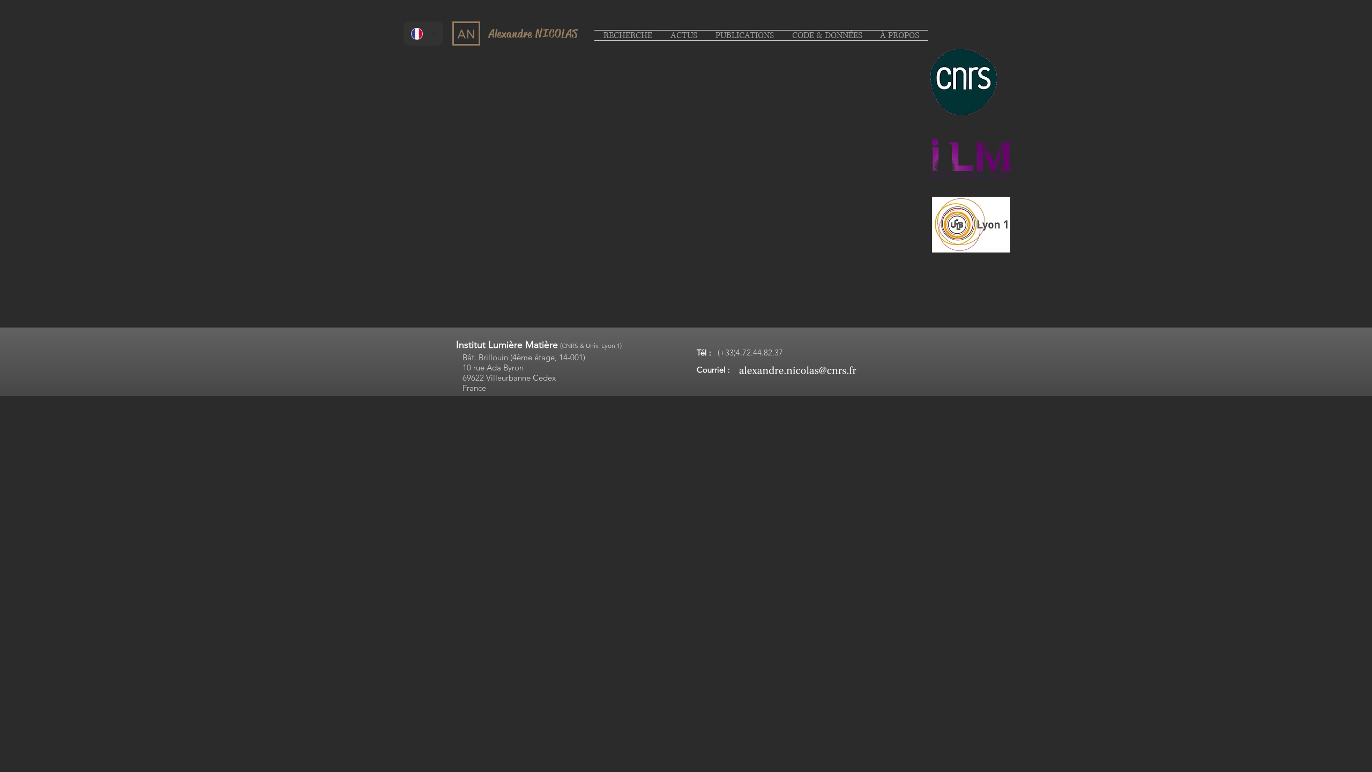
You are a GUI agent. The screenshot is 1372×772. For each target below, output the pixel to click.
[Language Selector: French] (423, 33)
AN (467, 34)
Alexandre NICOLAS (533, 34)
